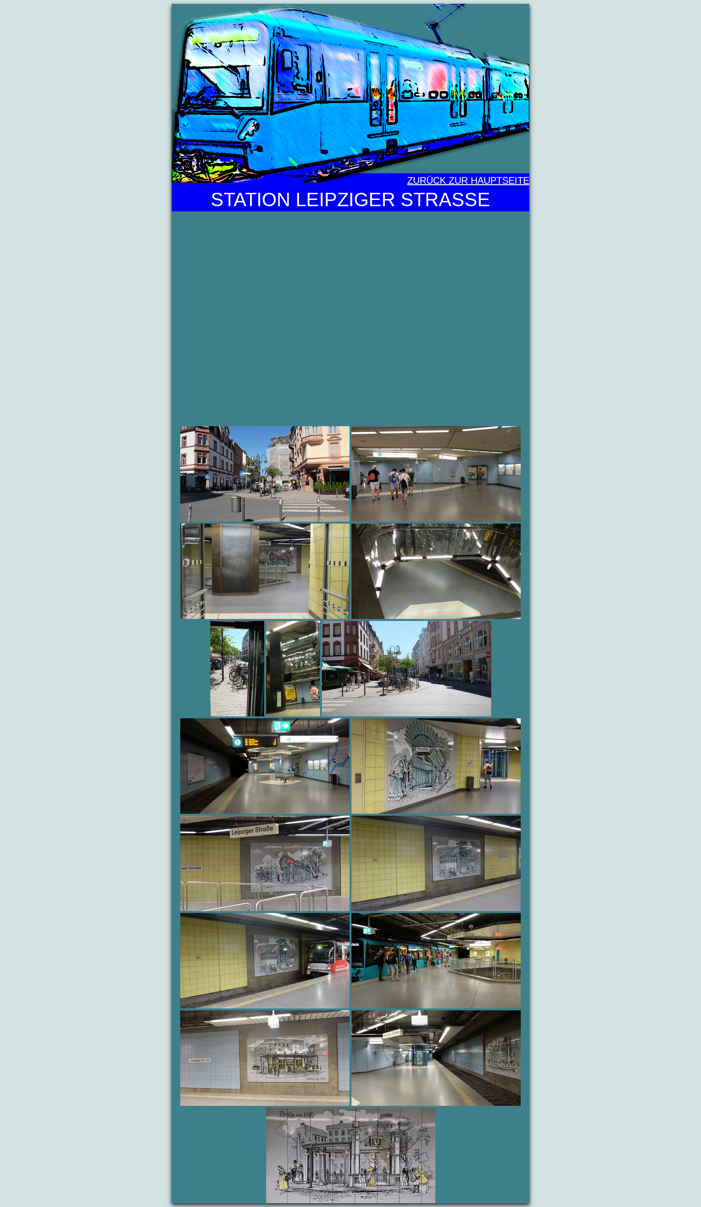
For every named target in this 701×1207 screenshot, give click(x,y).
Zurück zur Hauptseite (468, 180)
